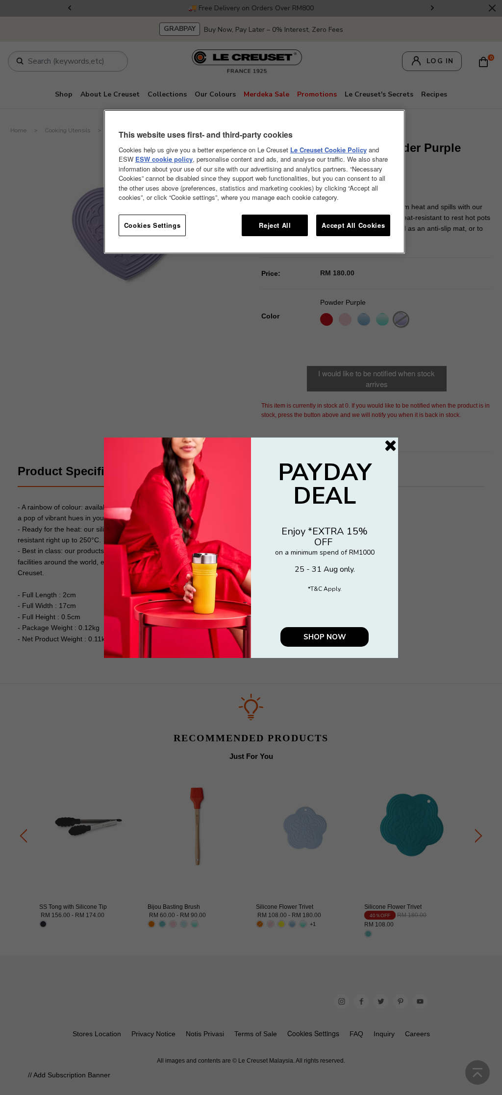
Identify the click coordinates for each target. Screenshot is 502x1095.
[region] (254, 182)
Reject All (275, 225)
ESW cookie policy (164, 159)
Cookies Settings (152, 225)
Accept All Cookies (353, 225)
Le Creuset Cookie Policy (328, 149)
